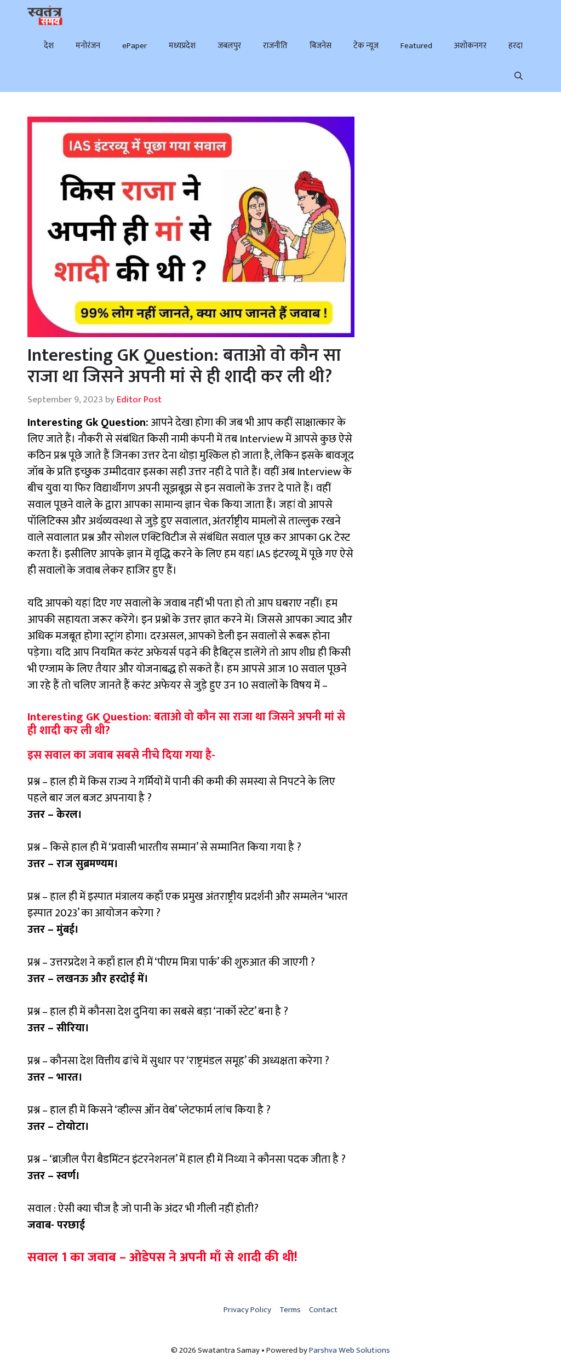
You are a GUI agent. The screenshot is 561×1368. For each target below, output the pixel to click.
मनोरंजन (88, 46)
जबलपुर (229, 46)
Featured (416, 46)
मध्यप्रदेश (182, 46)
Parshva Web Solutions (349, 1350)
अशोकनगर (470, 46)
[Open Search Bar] (518, 76)
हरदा (515, 46)
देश (49, 46)
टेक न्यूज (366, 46)
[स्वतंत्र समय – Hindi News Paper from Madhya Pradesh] (44, 15)
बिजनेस (320, 46)
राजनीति (275, 46)
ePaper (134, 46)
